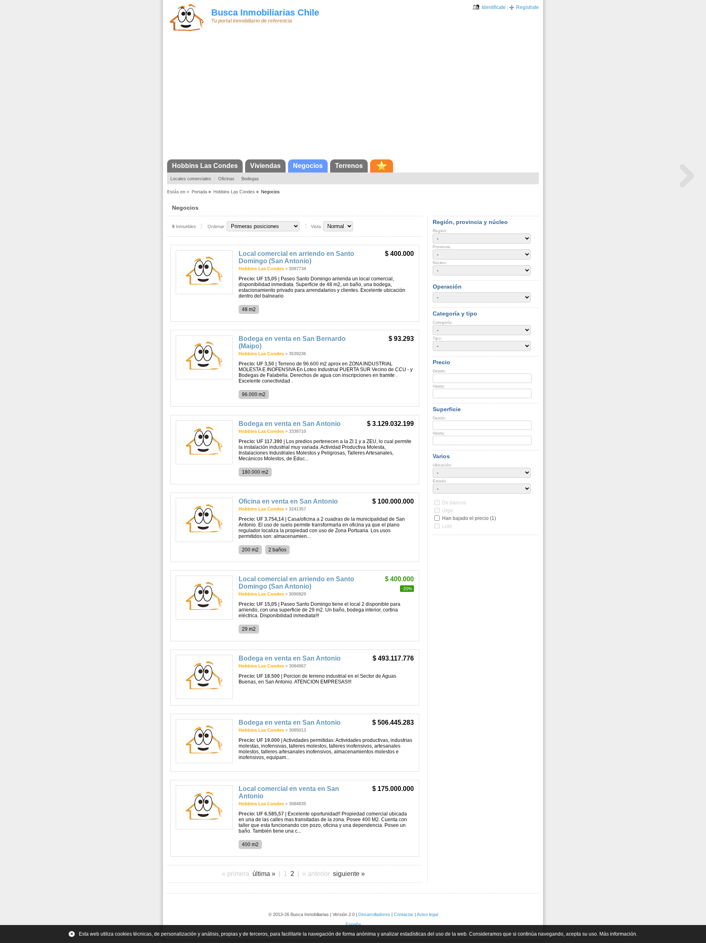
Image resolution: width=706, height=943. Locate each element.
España (353, 924)
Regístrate (527, 7)
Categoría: (443, 322)
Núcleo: (440, 262)
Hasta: (439, 386)
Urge (447, 510)
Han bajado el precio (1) (469, 518)
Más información (617, 934)
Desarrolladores (374, 914)
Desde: (439, 371)
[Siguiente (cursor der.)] (687, 175)
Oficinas (226, 178)
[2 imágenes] (204, 463)
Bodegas (250, 178)
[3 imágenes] (204, 293)
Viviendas (265, 165)
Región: (440, 230)
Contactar (403, 914)
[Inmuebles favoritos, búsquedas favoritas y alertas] (381, 165)
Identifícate (494, 7)
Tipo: (437, 338)
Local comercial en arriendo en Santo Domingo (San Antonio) (296, 257)
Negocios (308, 165)
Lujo (447, 526)
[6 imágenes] (204, 378)
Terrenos (349, 165)
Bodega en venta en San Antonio (290, 423)
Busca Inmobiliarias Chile (265, 12)
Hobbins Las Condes (205, 165)
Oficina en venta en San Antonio (288, 501)
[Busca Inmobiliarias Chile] (186, 31)
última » (263, 873)
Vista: (316, 226)
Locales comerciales (190, 178)
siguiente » (349, 873)
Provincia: (442, 246)
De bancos (454, 503)
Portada (199, 191)
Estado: (440, 481)
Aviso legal (427, 914)
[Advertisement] (353, 98)
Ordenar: (217, 226)
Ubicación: (442, 465)
